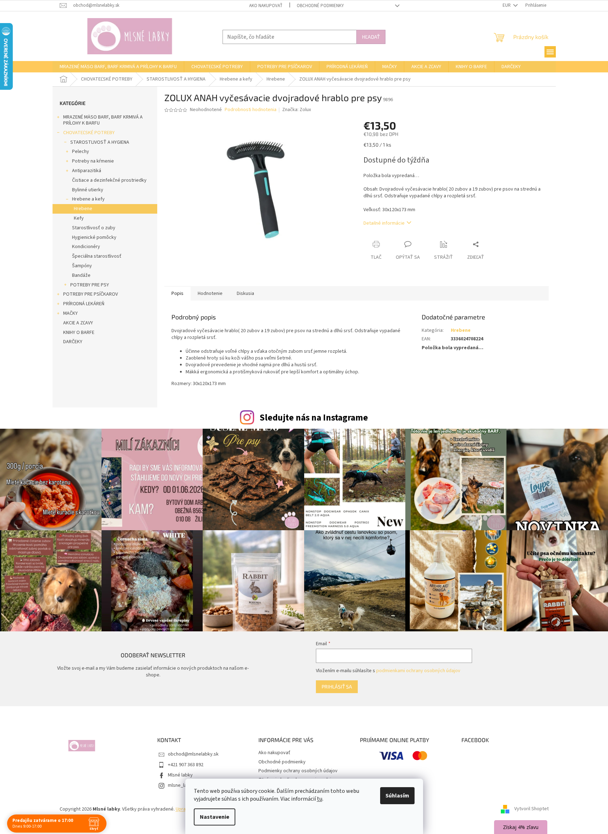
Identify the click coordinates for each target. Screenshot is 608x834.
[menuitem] (118, 66)
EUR (507, 5)
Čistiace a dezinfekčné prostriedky (109, 180)
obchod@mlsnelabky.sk (193, 754)
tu (319, 799)
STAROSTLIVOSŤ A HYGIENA (99, 142)
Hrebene (83, 208)
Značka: (296, 109)
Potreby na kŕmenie (93, 161)
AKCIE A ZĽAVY (78, 323)
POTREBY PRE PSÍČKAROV (90, 294)
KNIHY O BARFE (78, 332)
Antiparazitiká (86, 170)
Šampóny (82, 265)
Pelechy (80, 151)
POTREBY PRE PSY (89, 285)
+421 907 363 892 (185, 764)
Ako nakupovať (266, 5)
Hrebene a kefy (88, 199)
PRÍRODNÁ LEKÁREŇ (83, 303)
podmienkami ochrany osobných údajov (418, 670)
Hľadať (371, 37)
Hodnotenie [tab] (210, 293)
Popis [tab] (177, 293)
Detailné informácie (384, 223)
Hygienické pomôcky (94, 237)
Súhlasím (397, 796)
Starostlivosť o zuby (93, 227)
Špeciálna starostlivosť (96, 256)
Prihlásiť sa (337, 687)
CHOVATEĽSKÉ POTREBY (89, 132)
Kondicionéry (86, 246)
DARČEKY (72, 341)
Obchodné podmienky (320, 5)
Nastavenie (214, 817)
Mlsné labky (180, 775)
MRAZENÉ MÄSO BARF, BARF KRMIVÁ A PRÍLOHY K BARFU (103, 120)
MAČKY (70, 313)
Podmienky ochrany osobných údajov (298, 770)
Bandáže (81, 275)
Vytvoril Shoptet (531, 809)
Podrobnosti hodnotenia (250, 109)
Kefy (79, 218)
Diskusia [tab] (245, 293)
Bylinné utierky (87, 189)
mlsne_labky (181, 785)
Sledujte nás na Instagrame (313, 417)
